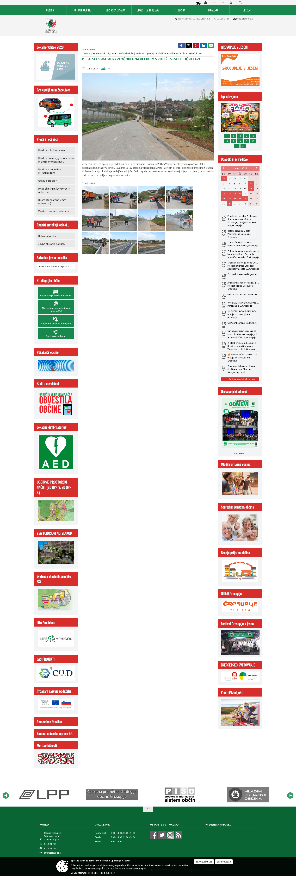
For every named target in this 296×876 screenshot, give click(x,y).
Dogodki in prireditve (234, 159)
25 (229, 198)
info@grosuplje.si (244, 18)
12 (243, 146)
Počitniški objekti (232, 692)
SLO (214, 2)
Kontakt (45, 824)
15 (251, 188)
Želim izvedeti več (204, 861)
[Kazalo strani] (205, 2)
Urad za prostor (47, 180)
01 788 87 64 (50, 848)
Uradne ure (102, 824)
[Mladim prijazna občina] (179, 795)
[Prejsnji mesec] (223, 168)
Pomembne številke (49, 721)
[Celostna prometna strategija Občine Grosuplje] (44, 795)
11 (237, 146)
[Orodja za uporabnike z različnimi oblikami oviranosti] (198, 3)
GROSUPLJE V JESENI (234, 47)
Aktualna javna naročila (52, 257)
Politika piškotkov (106, 872)
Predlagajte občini (48, 280)
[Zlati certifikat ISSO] (248, 795)
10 (253, 141)
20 (239, 193)
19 (234, 193)
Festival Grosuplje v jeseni (237, 623)
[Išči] (240, 2)
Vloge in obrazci (47, 139)
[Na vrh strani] (148, 809)
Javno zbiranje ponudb (51, 244)
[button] (6, 795)
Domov (86, 53)
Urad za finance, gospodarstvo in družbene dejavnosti (56, 159)
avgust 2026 (240, 168)
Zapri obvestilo (224, 861)
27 (223, 178)
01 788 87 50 (223, 18)
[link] (181, 45)
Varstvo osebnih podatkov (53, 211)
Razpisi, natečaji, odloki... (53, 224)
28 (245, 198)
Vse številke (239, 453)
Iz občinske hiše (125, 53)
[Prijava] (230, 2)
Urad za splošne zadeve (51, 150)
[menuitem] (50, 10)
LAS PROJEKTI (46, 659)
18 (229, 193)
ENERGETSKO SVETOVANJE (238, 664)
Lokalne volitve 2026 (50, 47)
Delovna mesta (47, 236)
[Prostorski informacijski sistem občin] (112, 795)
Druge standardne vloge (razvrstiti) (52, 201)
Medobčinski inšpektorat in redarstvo (54, 190)
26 (234, 198)
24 (223, 198)
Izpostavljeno (229, 96)
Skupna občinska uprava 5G (54, 733)
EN (222, 2)
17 (223, 193)
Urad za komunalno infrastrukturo (49, 171)
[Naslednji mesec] (256, 168)
